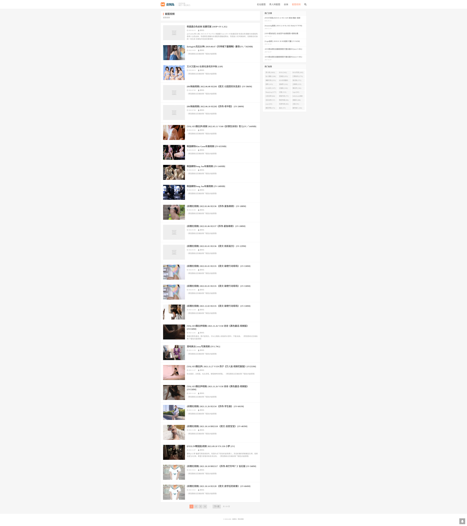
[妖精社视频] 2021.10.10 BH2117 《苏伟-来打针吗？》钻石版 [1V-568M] (221, 466)
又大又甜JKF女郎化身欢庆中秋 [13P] (205, 66)
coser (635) (269, 104)
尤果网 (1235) (297, 84)
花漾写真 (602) (283, 104)
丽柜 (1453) (269, 84)
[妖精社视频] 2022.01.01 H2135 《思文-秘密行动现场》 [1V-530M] (218, 266)
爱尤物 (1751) (297, 80)
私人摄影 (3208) (271, 76)
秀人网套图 (274, 4)
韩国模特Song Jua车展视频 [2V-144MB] (206, 166)
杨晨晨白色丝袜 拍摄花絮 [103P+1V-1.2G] (207, 26)
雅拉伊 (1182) (297, 88)
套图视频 (296, 4)
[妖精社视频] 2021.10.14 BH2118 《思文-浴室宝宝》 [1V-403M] (217, 426)
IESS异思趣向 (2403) (283, 81)
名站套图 (261, 4)
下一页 (216, 506)
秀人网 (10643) (270, 72)
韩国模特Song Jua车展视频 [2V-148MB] (206, 186)
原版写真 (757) (283, 96)
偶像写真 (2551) (271, 80)
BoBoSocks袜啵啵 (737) (297, 96)
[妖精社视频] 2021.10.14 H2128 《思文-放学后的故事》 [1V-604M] (218, 486)
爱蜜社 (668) (297, 100)
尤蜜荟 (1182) (283, 88)
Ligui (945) (296, 92)
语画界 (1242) (283, 84)
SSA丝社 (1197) (271, 88)
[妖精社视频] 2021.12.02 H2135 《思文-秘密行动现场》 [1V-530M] (218, 306)
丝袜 (286, 4)
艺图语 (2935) (283, 76)
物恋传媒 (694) (283, 100)
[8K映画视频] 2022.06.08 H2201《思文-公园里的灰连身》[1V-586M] (219, 86)
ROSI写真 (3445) (298, 72)
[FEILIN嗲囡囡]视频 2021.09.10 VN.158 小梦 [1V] (211, 446)
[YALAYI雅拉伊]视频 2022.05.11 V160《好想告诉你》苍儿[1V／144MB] (221, 126)
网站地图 (241, 519)
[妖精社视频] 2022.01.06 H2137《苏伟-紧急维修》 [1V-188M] (216, 226)
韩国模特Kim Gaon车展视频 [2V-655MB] (206, 146)
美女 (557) (282, 108)
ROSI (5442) (283, 72)
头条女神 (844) (270, 96)
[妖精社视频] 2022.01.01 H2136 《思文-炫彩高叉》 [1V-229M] (216, 246)
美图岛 (168, 4)
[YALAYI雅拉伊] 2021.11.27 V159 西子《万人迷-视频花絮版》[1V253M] (221, 366)
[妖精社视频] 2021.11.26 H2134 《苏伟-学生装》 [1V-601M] (215, 406)
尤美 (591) (296, 104)
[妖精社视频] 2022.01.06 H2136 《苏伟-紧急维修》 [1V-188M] (216, 206)
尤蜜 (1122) (282, 92)
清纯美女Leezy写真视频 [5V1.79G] (203, 346)
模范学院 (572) (270, 108)
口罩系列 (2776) (298, 76)
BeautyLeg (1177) (271, 92)
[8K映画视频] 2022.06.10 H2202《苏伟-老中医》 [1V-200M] (215, 106)
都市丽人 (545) (297, 108)
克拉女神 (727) (270, 100)
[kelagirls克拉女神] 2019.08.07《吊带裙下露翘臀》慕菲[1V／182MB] (220, 46)
